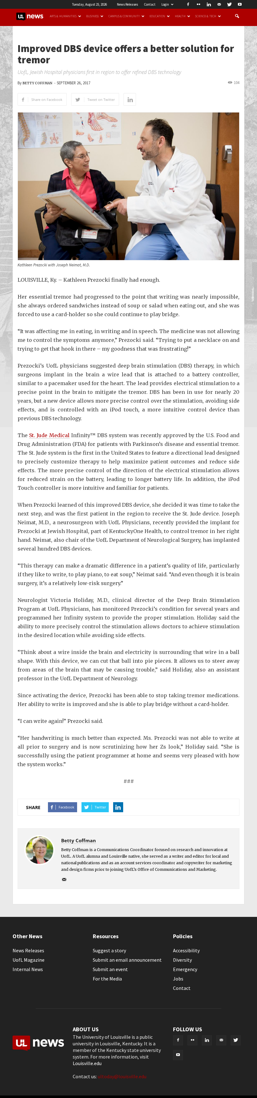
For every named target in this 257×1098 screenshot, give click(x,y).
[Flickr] (198, 4)
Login (165, 4)
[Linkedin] (208, 4)
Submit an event (110, 969)
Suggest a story (109, 950)
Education (157, 16)
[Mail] (219, 4)
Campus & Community (124, 16)
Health (180, 16)
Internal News (28, 969)
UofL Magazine (29, 960)
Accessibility (186, 950)
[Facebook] (188, 4)
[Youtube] (239, 4)
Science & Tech (205, 16)
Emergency (185, 969)
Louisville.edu (87, 1063)
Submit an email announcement (127, 960)
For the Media (107, 978)
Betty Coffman (37, 83)
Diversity (182, 960)
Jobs (178, 978)
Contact (149, 4)
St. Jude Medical (49, 435)
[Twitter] (229, 4)
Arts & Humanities (63, 16)
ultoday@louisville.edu (122, 1076)
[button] (236, 16)
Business (92, 16)
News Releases (127, 4)
